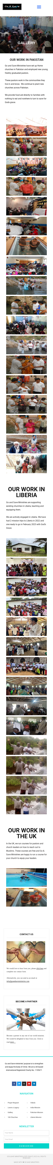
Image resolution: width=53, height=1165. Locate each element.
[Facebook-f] (14, 1084)
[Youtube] (29, 1084)
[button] (39, 6)
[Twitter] (19, 1084)
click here (39, 968)
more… (13, 1042)
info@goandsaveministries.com (18, 981)
